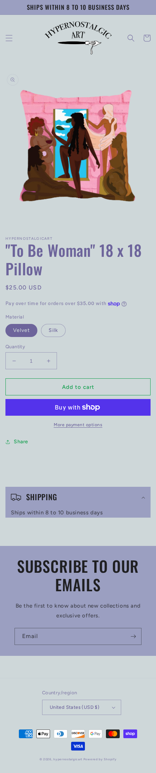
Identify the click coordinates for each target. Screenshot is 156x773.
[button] (9, 38)
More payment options (78, 424)
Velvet (21, 330)
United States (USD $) (74, 707)
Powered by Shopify (100, 759)
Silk (53, 330)
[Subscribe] (133, 636)
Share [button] (21, 442)
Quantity (15, 346)
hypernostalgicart (67, 759)
